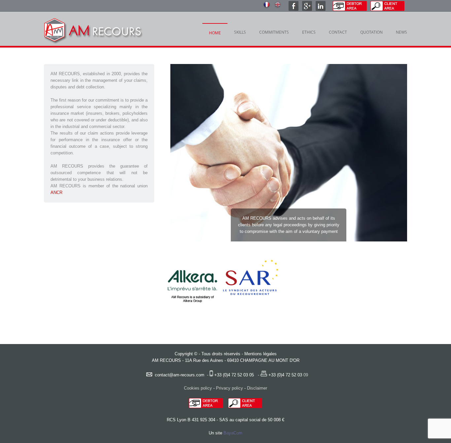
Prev (182, 152)
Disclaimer (257, 388)
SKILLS (240, 32)
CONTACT (338, 32)
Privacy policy (229, 388)
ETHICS (309, 32)
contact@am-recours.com (179, 374)
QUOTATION (371, 32)
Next (395, 152)
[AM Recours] (93, 32)
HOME (215, 32)
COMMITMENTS (274, 32)
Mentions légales (260, 353)
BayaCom (233, 432)
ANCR (56, 192)
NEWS (401, 32)
